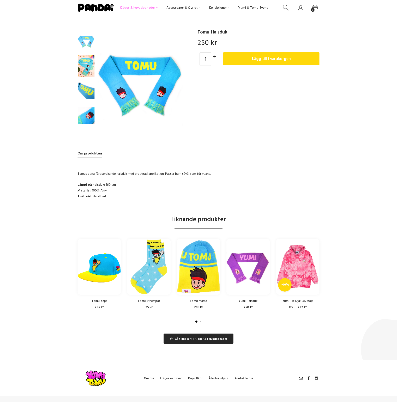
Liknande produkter (198, 219)
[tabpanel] (99, 274)
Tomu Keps (99, 301)
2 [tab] (200, 321)
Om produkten (90, 153)
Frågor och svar (171, 378)
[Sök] (286, 7)
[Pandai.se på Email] (301, 378)
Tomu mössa (198, 301)
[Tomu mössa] (198, 267)
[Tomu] (86, 41)
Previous (105, 83)
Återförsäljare (218, 378)
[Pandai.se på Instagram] (316, 378)
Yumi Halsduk (248, 301)
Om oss (149, 378)
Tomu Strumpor (149, 301)
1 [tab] (196, 322)
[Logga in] (300, 7)
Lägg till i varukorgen (271, 58)
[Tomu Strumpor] (149, 267)
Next (176, 83)
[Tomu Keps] (99, 267)
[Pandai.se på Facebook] (309, 378)
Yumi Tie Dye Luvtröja (297, 301)
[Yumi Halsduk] (248, 267)
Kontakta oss (243, 378)
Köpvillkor (195, 378)
